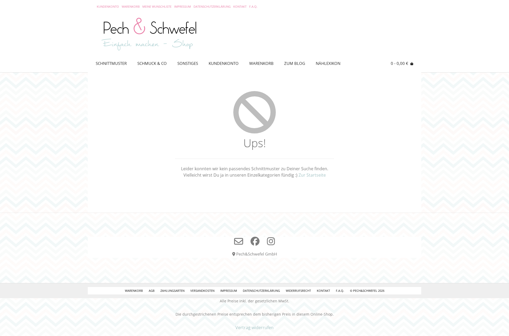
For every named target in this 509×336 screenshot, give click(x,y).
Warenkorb (131, 6)
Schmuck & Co (152, 63)
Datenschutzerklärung (212, 6)
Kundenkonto (108, 6)
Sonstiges (187, 63)
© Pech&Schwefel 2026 (367, 291)
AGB (152, 291)
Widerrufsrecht (298, 291)
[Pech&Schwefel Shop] (149, 34)
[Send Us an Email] (238, 241)
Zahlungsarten (172, 291)
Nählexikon (328, 63)
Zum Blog (294, 63)
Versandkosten (202, 291)
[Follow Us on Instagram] (271, 241)
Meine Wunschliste (157, 6)
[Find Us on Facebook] (255, 241)
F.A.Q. (253, 6)
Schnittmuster (111, 63)
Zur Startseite (312, 175)
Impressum (182, 6)
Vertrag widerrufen (254, 327)
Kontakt (240, 6)
